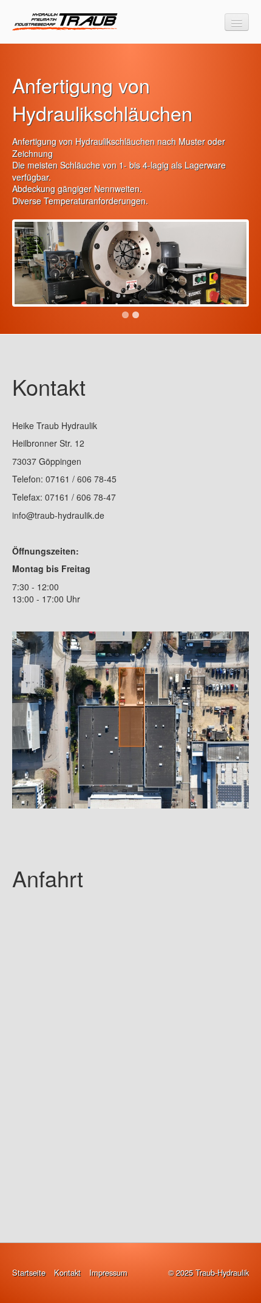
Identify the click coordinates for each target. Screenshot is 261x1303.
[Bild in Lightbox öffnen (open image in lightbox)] (130, 720)
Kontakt (67, 1272)
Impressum (108, 1272)
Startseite (29, 1272)
